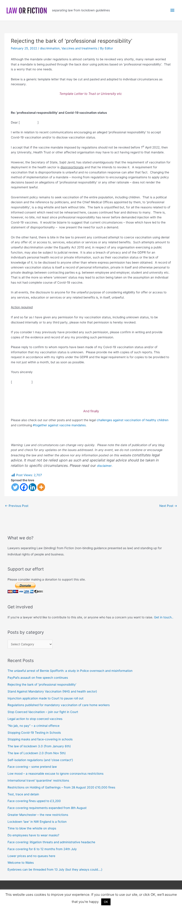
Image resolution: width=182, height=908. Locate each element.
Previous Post (16, 506)
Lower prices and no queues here (31, 856)
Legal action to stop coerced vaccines (35, 719)
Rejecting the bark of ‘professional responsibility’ (42, 684)
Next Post (168, 506)
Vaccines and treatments (79, 48)
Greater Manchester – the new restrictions (38, 815)
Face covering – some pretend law (32, 766)
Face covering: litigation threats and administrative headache (51, 842)
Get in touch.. (163, 617)
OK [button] (106, 902)
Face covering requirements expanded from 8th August (47, 808)
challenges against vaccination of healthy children (132, 420)
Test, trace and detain (23, 794)
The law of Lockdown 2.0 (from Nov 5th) (37, 753)
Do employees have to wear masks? (33, 835)
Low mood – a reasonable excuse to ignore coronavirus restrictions (55, 773)
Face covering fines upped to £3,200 (34, 801)
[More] (41, 487)
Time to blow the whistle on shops (32, 828)
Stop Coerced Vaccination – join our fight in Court (43, 712)
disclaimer (104, 465)
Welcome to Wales (21, 862)
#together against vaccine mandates (59, 425)
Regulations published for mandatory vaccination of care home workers (59, 705)
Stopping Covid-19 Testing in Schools (34, 732)
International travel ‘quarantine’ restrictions (38, 780)
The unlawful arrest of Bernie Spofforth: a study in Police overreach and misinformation (70, 670)
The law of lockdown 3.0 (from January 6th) (39, 746)
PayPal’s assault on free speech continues (38, 677)
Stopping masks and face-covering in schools (40, 739)
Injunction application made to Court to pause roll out (45, 698)
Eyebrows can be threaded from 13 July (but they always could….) (55, 869)
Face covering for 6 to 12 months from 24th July (42, 849)
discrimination (50, 48)
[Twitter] (15, 487)
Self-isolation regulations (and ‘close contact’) (40, 760)
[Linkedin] (32, 487)
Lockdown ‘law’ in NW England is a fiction (37, 821)
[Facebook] (24, 487)
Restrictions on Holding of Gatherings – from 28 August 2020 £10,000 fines (61, 787)
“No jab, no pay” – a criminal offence (33, 725)
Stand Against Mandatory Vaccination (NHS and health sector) (52, 691)
